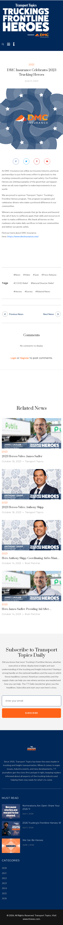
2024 (4, 888)
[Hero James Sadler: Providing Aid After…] (31, 586)
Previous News (16, 314)
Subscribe (31, 712)
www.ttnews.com (31, 919)
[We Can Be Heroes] (11, 845)
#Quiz (36, 274)
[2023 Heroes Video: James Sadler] (31, 433)
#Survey (29, 291)
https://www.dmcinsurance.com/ (23, 236)
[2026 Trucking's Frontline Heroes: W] (11, 828)
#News (17, 274)
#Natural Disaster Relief (42, 283)
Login (13, 357)
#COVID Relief (21, 283)
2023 (4, 883)
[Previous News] (5, 314)
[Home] (26, 21)
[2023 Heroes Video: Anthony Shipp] (31, 484)
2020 (4, 867)
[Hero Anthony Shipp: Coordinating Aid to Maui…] (31, 535)
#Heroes (18, 291)
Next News (48, 314)
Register (24, 357)
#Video (26, 274)
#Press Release (49, 274)
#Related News (42, 291)
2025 (4, 893)
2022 (4, 878)
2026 (4, 898)
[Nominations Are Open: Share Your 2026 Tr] (11, 811)
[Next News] (58, 314)
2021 (4, 873)
